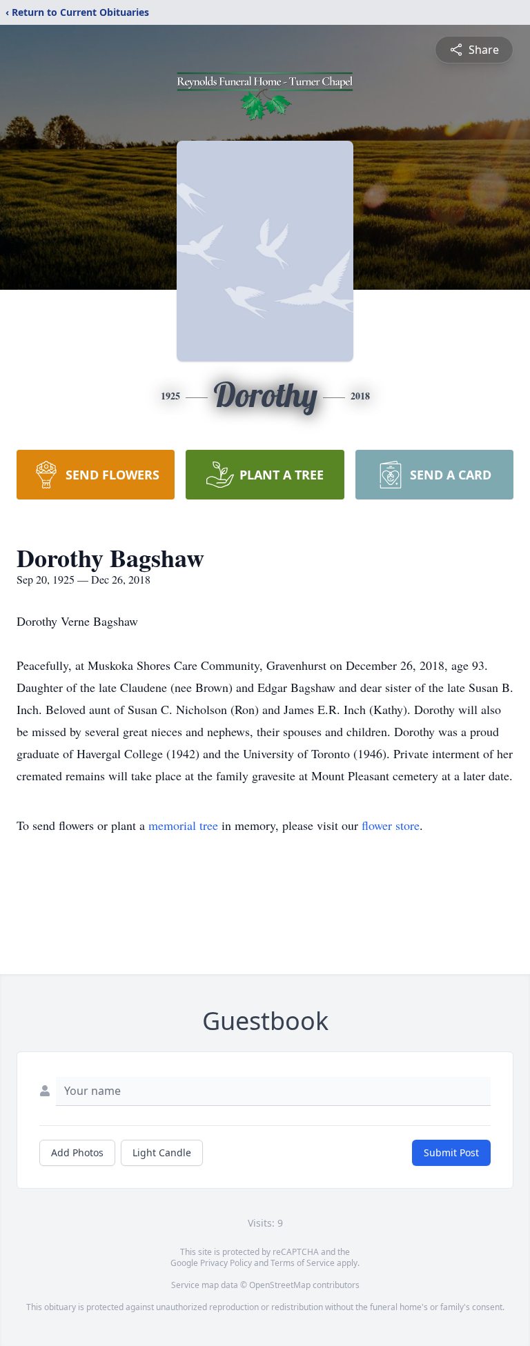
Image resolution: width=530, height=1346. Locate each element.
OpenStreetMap (280, 1285)
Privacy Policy (226, 1263)
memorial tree (183, 825)
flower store (391, 825)
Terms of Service (303, 1263)
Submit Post (451, 1152)
